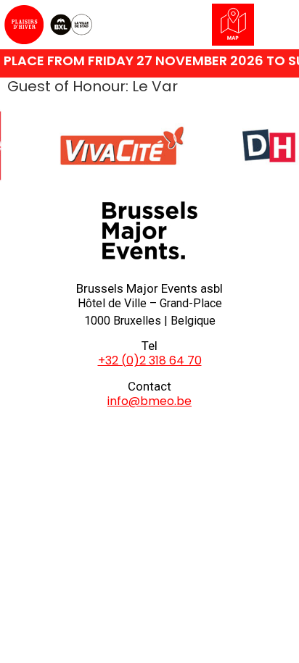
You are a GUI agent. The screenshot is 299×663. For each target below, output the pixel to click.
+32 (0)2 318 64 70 (150, 360)
